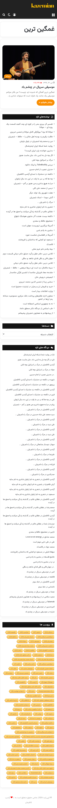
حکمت (12, 723)
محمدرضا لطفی (19, 750)
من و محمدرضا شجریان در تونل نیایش (36, 141)
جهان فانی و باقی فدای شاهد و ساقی (37, 258)
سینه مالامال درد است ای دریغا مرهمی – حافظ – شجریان (28, 267)
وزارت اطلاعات (32, 745)
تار (34, 677)
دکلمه (17, 664)
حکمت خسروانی (45, 646)
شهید (39, 727)
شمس (37, 705)
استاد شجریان (27, 637)
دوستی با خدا (35, 718)
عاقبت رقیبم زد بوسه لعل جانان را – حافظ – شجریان (30, 136)
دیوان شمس (30, 759)
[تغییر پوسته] (9, 15)
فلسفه (11, 632)
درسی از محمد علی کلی (43, 188)
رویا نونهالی (47, 763)
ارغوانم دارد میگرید (45, 732)
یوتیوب (28, 727)
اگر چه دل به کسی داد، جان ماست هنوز (36, 155)
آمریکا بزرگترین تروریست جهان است (37, 225)
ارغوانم (48, 773)
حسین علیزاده (46, 677)
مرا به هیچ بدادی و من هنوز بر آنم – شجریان (33, 183)
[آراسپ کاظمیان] (42, 6)
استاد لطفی (47, 745)
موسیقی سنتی (27, 668)
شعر (18, 650)
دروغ (18, 709)
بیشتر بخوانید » (45, 102)
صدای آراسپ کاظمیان (28, 723)
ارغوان (38, 655)
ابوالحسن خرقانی (45, 637)
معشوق (16, 727)
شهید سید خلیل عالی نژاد (43, 768)
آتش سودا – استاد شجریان (41, 197)
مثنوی (49, 714)
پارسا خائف (12, 700)
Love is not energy (34, 537)
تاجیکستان (26, 714)
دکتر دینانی (29, 664)
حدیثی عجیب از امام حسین (41, 169)
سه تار (22, 718)
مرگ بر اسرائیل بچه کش (42, 160)
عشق (36, 632)
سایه (49, 673)
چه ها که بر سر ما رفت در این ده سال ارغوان (34, 178)
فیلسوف (48, 686)
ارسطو (49, 709)
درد (33, 782)
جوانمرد (24, 632)
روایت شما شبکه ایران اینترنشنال (39, 146)
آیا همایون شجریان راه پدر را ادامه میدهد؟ (38, 736)
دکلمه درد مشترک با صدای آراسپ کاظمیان (35, 174)
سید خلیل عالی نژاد (20, 677)
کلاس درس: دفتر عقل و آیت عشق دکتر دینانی (33, 263)
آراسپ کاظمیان (49, 364)
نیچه (11, 773)
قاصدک (50, 244)
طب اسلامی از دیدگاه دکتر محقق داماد (36, 308)
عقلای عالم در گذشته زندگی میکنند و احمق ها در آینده (29, 211)
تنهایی (38, 714)
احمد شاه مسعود (19, 782)
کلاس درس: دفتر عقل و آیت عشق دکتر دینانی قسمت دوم (28, 253)
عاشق (13, 714)
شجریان (48, 641)
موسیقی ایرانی (46, 782)
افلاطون (48, 705)
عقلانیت (22, 773)
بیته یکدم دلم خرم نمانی (42, 249)
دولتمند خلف (34, 741)
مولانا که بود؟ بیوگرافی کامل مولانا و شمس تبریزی (31, 132)
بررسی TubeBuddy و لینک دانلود (39, 164)
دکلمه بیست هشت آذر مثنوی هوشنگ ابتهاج (33, 216)
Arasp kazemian (45, 691)
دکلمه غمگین (47, 723)
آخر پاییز (34, 750)
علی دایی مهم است (41, 542)
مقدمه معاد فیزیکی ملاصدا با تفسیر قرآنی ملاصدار (31, 272)
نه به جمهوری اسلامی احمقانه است (38, 303)
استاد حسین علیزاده (45, 668)
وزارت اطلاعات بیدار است (42, 291)
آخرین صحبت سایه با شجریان (18, 768)
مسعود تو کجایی (46, 759)
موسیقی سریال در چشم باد (38, 87)
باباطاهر (25, 700)
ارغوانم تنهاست (18, 691)
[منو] (53, 15)
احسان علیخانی (29, 754)
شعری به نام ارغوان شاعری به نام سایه (36, 207)
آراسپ (33, 682)
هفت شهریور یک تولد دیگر (41, 192)
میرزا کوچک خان (46, 754)
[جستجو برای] (3, 15)
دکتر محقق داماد (23, 655)
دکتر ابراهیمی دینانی (33, 709)
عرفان (48, 632)
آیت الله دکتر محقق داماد (31, 686)
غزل (31, 691)
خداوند (12, 777)
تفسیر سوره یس (20, 763)
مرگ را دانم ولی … (45, 202)
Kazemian (35, 773)
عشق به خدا (15, 759)
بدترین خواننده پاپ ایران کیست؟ (39, 150)
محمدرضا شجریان (45, 659)
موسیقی (35, 641)
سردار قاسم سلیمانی (28, 777)
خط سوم (36, 581)
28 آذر (17, 745)
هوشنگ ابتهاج (47, 682)
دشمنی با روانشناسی (25, 732)
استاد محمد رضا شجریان (23, 659)
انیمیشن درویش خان (44, 277)
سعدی (9, 673)
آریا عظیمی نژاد (34, 695)
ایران (35, 763)
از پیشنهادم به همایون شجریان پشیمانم (35, 313)
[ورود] (14, 15)
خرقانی (48, 718)
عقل (13, 668)
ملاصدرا (30, 650)
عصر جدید (37, 673)
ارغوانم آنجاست (22, 705)
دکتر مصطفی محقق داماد (43, 700)
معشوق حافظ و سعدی (43, 221)
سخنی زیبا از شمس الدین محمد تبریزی (36, 281)
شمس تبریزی (22, 673)
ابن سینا (48, 695)
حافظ (12, 637)
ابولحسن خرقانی (45, 664)
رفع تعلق (48, 741)
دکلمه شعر (47, 750)
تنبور (49, 727)
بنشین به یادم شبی (44, 230)
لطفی (21, 741)
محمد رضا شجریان (26, 646)
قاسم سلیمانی (46, 777)
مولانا (22, 641)
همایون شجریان (13, 736)
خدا (49, 655)
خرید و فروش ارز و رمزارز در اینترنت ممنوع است (32, 286)
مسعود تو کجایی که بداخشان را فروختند (35, 239)
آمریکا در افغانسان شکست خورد (39, 235)
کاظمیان (21, 682)
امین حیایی (13, 754)
